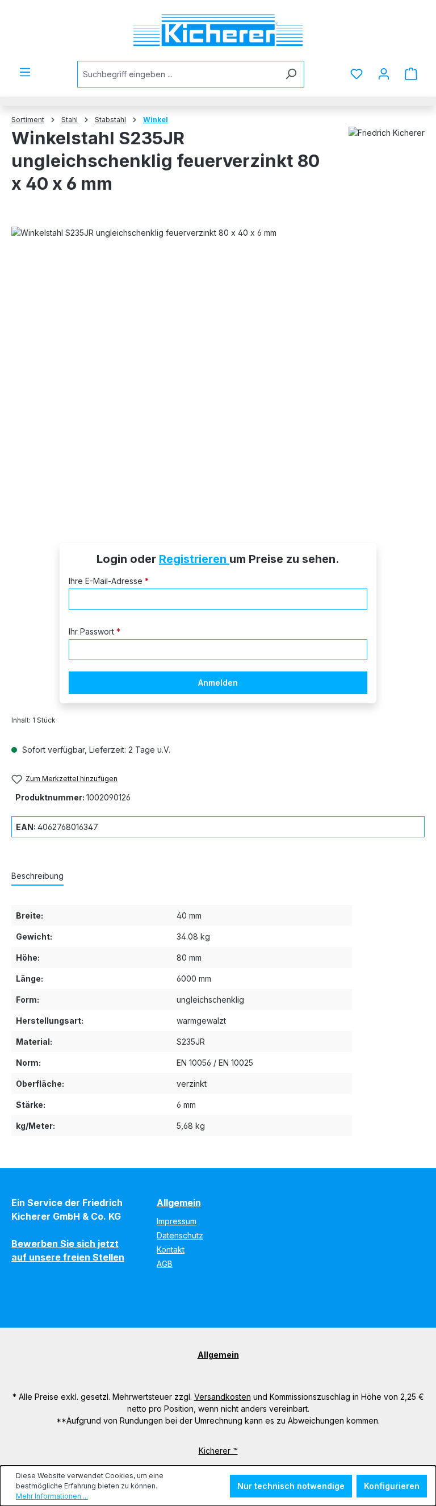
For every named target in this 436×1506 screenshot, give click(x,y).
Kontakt (171, 1249)
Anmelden (218, 682)
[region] (218, 369)
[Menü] (25, 72)
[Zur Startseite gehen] (218, 30)
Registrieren (194, 559)
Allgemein (179, 1202)
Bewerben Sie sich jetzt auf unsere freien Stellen (67, 1250)
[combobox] (177, 74)
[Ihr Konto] (383, 73)
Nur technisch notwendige (291, 1486)
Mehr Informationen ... (52, 1496)
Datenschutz (180, 1235)
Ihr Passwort (94, 631)
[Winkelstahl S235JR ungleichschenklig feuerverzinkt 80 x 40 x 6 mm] (217, 369)
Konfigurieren (392, 1486)
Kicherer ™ (218, 1450)
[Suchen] (291, 74)
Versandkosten (222, 1396)
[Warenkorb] (411, 73)
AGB (165, 1264)
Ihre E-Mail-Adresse (109, 581)
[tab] (37, 876)
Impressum (176, 1221)
